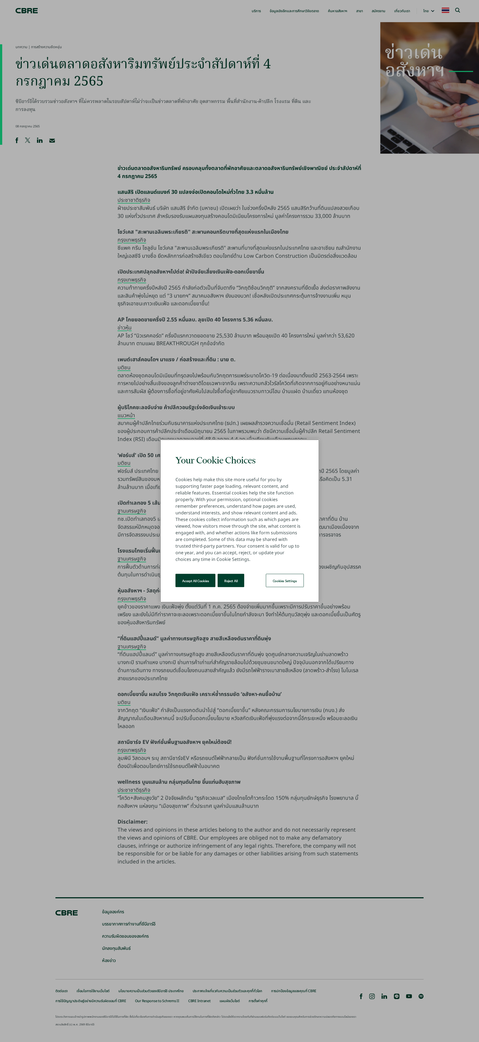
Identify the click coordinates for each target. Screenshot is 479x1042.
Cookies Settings (285, 580)
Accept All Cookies (195, 580)
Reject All (231, 580)
